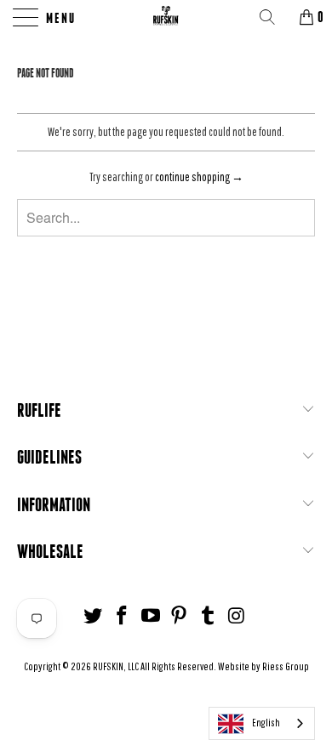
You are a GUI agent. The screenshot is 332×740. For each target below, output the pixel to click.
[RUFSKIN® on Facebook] (122, 616)
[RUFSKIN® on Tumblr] (208, 616)
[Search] (273, 17)
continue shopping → (199, 177)
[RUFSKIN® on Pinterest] (179, 616)
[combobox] (262, 723)
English (266, 722)
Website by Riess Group (263, 666)
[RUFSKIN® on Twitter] (93, 616)
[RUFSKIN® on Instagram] (236, 616)
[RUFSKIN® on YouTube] (150, 616)
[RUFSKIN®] (166, 17)
